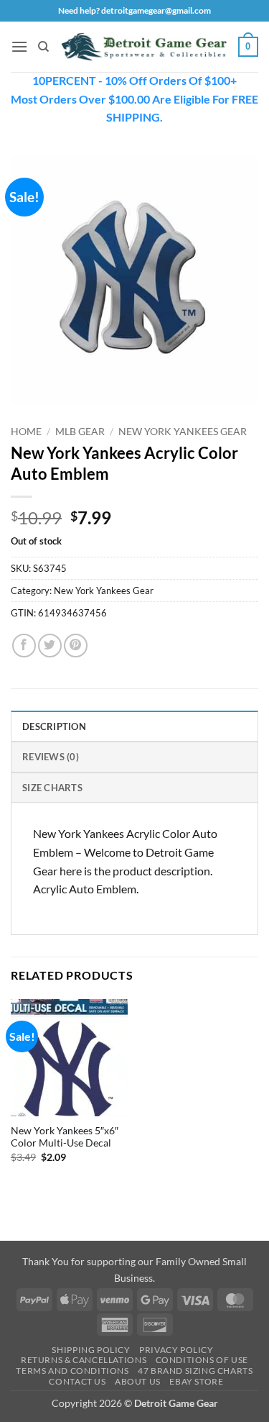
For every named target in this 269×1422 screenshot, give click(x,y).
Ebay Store (196, 1381)
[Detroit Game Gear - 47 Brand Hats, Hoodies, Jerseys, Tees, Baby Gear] (143, 47)
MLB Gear (80, 431)
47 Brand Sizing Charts (195, 1370)
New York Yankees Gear (182, 431)
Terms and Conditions (72, 1370)
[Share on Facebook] (24, 645)
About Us (138, 1381)
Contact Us (77, 1381)
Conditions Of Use (202, 1359)
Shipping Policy (91, 1349)
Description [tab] (54, 726)
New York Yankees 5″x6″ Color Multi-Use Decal (64, 1137)
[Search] (43, 46)
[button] (19, 46)
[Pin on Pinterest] (76, 645)
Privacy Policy (176, 1349)
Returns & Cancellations (83, 1359)
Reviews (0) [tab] (50, 756)
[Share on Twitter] (50, 645)
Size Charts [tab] (52, 787)
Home (26, 431)
